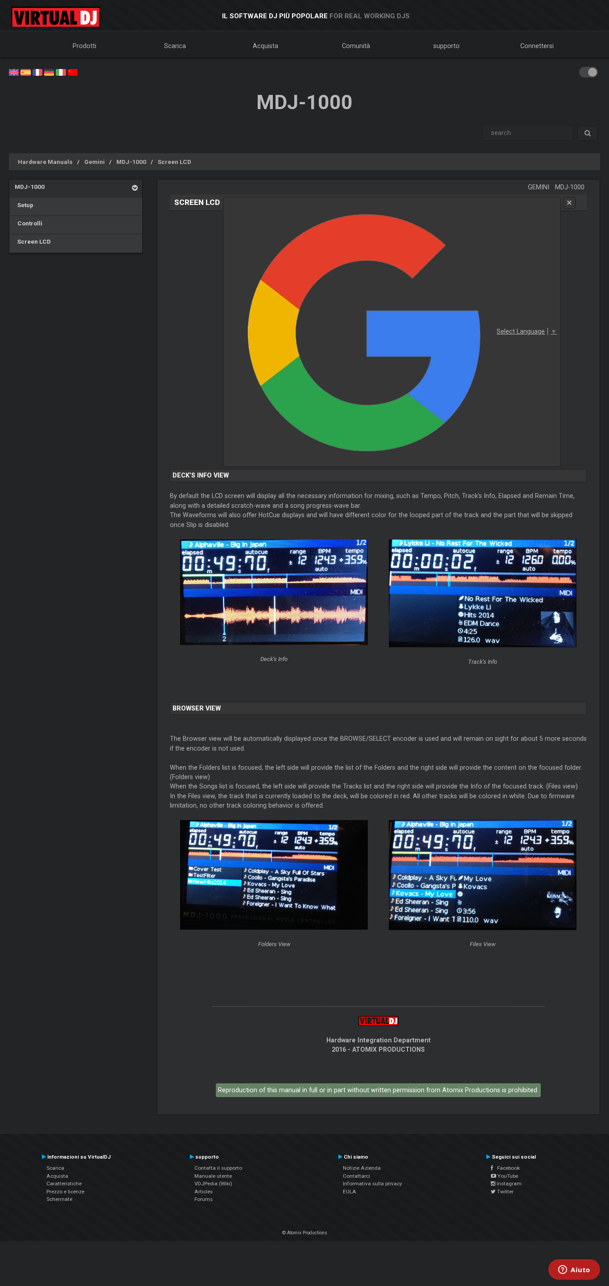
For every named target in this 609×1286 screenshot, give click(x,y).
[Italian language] (61, 72)
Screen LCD (174, 161)
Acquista (265, 45)
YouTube (507, 1176)
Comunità (356, 45)
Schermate (59, 1199)
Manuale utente (213, 1176)
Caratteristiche (64, 1183)
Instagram (508, 1183)
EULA (349, 1191)
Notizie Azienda (362, 1168)
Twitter (505, 1191)
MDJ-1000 (131, 161)
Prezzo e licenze (65, 1191)
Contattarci (356, 1176)
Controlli (28, 223)
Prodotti (84, 45)
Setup (24, 204)
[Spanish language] (25, 72)
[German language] (49, 72)
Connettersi (537, 45)
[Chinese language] (73, 72)
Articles (203, 1191)
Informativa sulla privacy (372, 1183)
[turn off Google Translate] (569, 203)
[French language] (37, 72)
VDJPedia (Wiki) (213, 1183)
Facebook (506, 1168)
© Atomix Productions (304, 1233)
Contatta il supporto (218, 1168)
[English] (14, 72)
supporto (446, 45)
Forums (203, 1199)
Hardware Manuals (45, 161)
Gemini (94, 161)
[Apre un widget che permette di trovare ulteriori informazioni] (574, 1270)
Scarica (175, 45)
